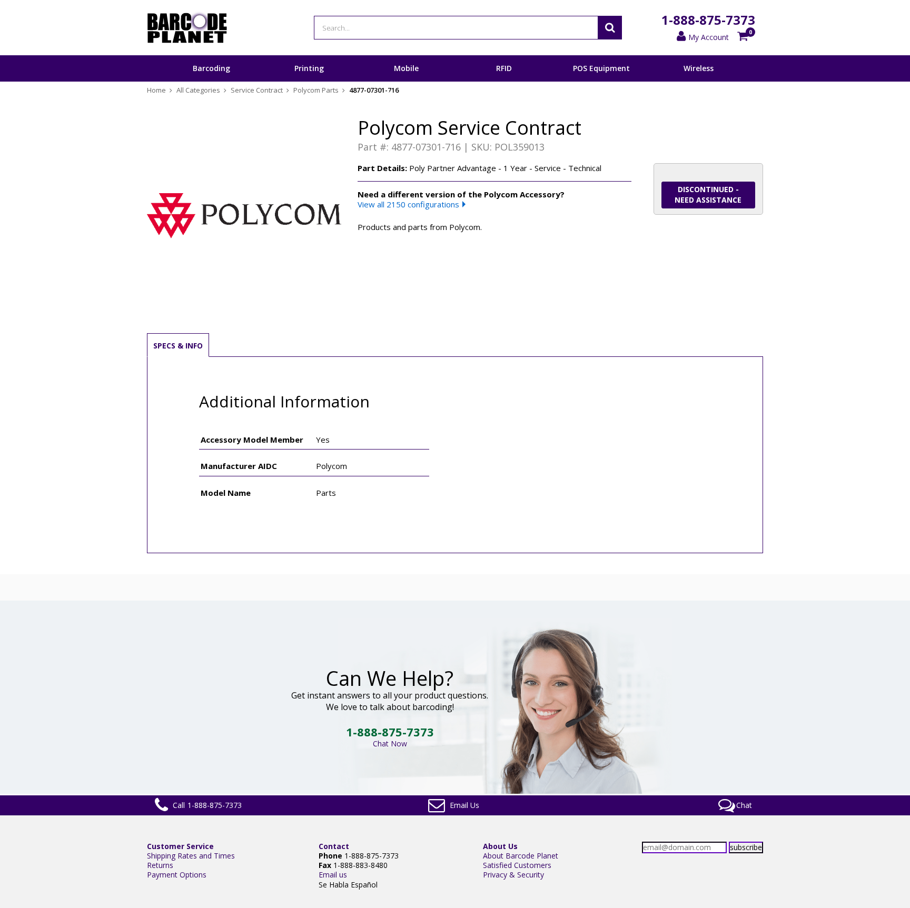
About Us (500, 846)
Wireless (699, 68)
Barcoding (211, 68)
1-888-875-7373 (708, 19)
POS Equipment (601, 68)
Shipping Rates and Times (191, 856)
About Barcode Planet (520, 856)
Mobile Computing (406, 81)
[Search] (610, 27)
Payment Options (176, 875)
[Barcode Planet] (187, 28)
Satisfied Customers (517, 865)
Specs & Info (178, 346)
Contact (334, 846)
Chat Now (390, 744)
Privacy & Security (513, 875)
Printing (309, 68)
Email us (333, 875)
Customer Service (180, 846)
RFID (504, 68)
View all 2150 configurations (408, 204)
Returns (160, 865)
